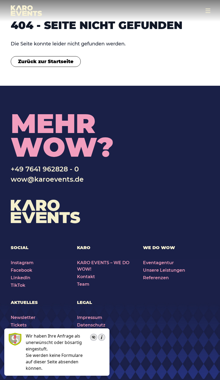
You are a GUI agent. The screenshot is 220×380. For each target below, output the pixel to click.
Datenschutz (91, 325)
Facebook (21, 270)
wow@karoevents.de (47, 179)
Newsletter (23, 317)
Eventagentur (158, 262)
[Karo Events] (26, 10)
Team (83, 284)
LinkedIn (20, 277)
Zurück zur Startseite (46, 61)
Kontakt (86, 276)
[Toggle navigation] (208, 10)
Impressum (89, 317)
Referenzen (156, 277)
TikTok (18, 285)
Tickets (19, 325)
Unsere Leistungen (164, 270)
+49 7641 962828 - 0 (45, 169)
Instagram (22, 262)
